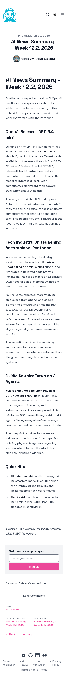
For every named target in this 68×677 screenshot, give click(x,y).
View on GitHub (38, 583)
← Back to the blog (19, 634)
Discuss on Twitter (16, 583)
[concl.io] (11, 14)
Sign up (34, 566)
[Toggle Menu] (62, 14)
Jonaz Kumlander (39, 663)
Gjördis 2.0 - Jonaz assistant (38, 58)
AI (7, 609)
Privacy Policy (56, 663)
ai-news (14, 609)
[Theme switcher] (55, 15)
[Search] (48, 15)
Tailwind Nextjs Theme (34, 669)
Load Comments (34, 595)
